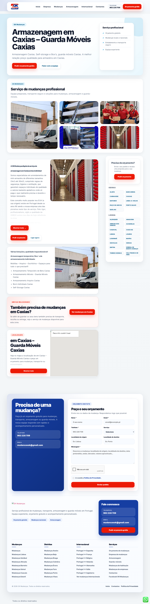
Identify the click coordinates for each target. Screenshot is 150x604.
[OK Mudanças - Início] (20, 6)
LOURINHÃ (113, 238)
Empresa (47, 7)
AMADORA (130, 219)
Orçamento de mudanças (119, 551)
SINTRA (112, 247)
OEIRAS (129, 243)
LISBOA (112, 234)
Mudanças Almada (19, 562)
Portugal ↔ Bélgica (84, 558)
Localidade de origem (79, 437)
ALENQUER (113, 219)
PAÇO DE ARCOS (116, 205)
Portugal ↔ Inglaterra (85, 573)
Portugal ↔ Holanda (85, 562)
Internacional (87, 7)
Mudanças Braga (51, 558)
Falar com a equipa (50, 66)
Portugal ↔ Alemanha (85, 565)
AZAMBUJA (130, 224)
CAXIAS (129, 196)
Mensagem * (75, 447)
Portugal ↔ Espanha (85, 551)
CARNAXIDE (114, 196)
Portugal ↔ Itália (83, 569)
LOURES (129, 234)
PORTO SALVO (131, 205)
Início (38, 7)
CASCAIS (129, 230)
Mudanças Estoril (19, 577)
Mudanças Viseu (51, 577)
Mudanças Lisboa (19, 554)
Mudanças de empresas (118, 569)
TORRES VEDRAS (116, 253)
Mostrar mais (19, 228)
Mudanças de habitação (118, 565)
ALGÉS (112, 192)
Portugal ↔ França (84, 554)
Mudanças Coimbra (52, 562)
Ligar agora (35, 238)
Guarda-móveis (115, 562)
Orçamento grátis (132, 7)
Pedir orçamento (19, 238)
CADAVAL (113, 230)
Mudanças (58, 7)
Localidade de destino (111, 437)
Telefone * (75, 427)
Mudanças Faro (50, 569)
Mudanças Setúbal (19, 558)
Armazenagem (72, 7)
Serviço (106, 427)
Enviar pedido (103, 485)
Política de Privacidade (92, 478)
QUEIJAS (113, 209)
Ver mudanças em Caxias (82, 312)
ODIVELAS (113, 243)
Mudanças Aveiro (51, 551)
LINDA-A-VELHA (132, 201)
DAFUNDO (113, 201)
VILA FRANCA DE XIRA (132, 253)
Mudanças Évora (51, 565)
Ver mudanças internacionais (88, 577)
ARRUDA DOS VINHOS (114, 224)
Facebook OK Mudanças (118, 577)
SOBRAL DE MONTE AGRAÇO (132, 248)
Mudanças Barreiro (19, 565)
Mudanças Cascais (19, 573)
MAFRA (128, 238)
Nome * (74, 418)
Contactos (100, 7)
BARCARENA (130, 192)
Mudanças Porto (50, 573)
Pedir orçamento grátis (24, 66)
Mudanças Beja (50, 554)
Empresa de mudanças (118, 554)
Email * (106, 418)
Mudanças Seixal (19, 569)
